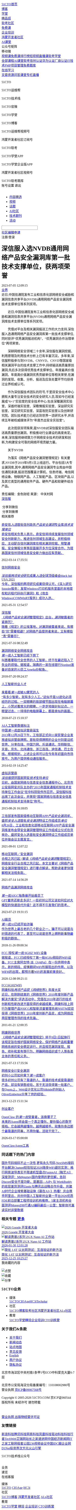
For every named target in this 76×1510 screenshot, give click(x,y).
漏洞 (5, 650)
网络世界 (14, 1032)
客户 (11, 1108)
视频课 (6, 56)
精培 (28, 1320)
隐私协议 (15, 1364)
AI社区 (14, 211)
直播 (36, 75)
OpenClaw (8, 1145)
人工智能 (8, 684)
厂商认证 (61, 60)
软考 (27, 60)
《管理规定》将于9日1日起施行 (36, 1037)
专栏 (30, 75)
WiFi (19, 985)
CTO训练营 (52, 1320)
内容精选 (15, 197)
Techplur (41, 1301)
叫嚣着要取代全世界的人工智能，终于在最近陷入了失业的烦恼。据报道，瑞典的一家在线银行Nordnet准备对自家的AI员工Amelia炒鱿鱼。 (38, 664)
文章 (5, 75)
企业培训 (8, 32)
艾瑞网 (21, 1439)
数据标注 (23, 725)
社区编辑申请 (11, 232)
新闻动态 (15, 1342)
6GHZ (12, 985)
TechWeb (10, 1439)
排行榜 (25, 56)
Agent (19, 1145)
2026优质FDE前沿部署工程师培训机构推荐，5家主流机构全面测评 (37, 1200)
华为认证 (48, 60)
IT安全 (18, 1070)
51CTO (14, 1301)
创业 (17, 684)
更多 (21, 1219)
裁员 (8, 919)
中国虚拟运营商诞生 (20, 730)
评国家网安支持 (25, 778)
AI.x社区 (65, 1310)
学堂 (5, 13)
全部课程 (8, 60)
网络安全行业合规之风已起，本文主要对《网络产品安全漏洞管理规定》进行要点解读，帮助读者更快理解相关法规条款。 (37, 868)
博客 (5, 9)
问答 (17, 75)
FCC (5, 985)
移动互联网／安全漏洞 (17, 854)
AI (3, 725)
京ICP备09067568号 (28, 1389)
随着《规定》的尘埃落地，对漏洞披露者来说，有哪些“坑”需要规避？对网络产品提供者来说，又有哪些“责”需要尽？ (37, 631)
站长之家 (32, 1439)
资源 (11, 75)
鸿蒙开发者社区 (12, 37)
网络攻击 (26, 650)
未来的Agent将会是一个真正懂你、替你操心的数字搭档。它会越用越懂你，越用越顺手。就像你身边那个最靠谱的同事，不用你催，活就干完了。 (37, 1126)
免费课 (6, 27)
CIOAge (24, 1301)
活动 (12, 220)
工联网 (12, 1443)
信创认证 (36, 60)
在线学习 (8, 70)
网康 (5, 1032)
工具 (26, 1145)
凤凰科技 (45, 1434)
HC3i (33, 1301)
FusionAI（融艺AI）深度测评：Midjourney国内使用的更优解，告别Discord (37, 1177)
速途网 (43, 1439)
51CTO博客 (17, 1310)
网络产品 (8, 887)
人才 (23, 684)
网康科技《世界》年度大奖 (31, 989)
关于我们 (15, 1337)
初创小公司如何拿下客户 (23, 1075)
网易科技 (33, 1434)
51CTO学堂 (17, 1320)
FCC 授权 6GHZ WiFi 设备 (24, 953)
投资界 (14, 1448)
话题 (12, 206)
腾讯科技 (20, 1434)
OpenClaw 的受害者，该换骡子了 (29, 1117)
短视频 (34, 56)
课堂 (23, 75)
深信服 (6, 498)
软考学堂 (54, 56)
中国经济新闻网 (58, 1439)
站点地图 (15, 1347)
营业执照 (8, 1417)
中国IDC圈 (54, 1443)
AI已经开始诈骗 (17, 924)
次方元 (24, 1448)
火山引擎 (35, 1448)
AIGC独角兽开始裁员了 (23, 895)
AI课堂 (6, 42)
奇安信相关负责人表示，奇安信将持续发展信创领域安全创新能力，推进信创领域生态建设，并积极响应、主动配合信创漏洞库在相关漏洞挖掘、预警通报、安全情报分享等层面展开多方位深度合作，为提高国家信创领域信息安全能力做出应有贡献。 (37, 543)
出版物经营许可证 (27, 1417)
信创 (5, 567)
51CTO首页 (9, 4)
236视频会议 (38, 1443)
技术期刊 (15, 215)
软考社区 (8, 23)
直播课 (43, 56)
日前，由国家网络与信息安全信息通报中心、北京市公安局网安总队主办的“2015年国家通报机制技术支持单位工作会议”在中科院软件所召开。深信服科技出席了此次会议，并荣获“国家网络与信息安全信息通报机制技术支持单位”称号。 (37, 792)
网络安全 (14, 567)
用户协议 (15, 1360)
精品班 (6, 18)
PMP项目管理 (14, 65)
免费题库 (29, 65)
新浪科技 (8, 1434)
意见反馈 (15, 1351)
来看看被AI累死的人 (20, 692)
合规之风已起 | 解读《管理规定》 (37, 858)
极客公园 (23, 1443)
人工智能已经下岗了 (20, 655)
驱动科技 (57, 1434)
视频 (12, 201)
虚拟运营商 (9, 773)
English (14, 1355)
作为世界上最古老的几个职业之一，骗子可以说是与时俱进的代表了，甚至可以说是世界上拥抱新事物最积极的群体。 (37, 933)
